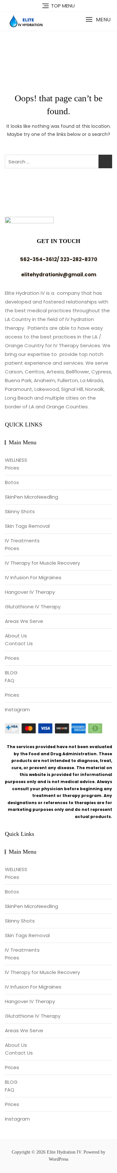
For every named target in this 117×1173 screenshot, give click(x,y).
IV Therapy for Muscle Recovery (42, 562)
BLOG (11, 672)
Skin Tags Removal (27, 526)
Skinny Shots (20, 511)
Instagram (17, 709)
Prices (12, 467)
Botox (12, 482)
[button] (97, 20)
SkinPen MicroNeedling (31, 496)
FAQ (9, 680)
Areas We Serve (24, 621)
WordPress (58, 1159)
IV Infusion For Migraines (33, 577)
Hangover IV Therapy (30, 592)
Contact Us (19, 643)
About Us (16, 635)
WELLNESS (16, 460)
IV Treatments (22, 540)
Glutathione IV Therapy (32, 606)
